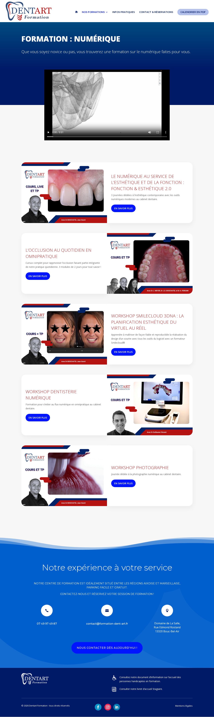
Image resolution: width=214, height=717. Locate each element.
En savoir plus (123, 208)
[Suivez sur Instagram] (107, 707)
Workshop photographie (140, 467)
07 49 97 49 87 (47, 623)
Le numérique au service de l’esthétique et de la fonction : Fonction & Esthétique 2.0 (147, 182)
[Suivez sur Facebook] (98, 707)
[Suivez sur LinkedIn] (116, 707)
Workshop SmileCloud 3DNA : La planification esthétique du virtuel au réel (147, 322)
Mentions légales (184, 705)
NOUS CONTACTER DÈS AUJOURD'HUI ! (107, 647)
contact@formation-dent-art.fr (107, 623)
